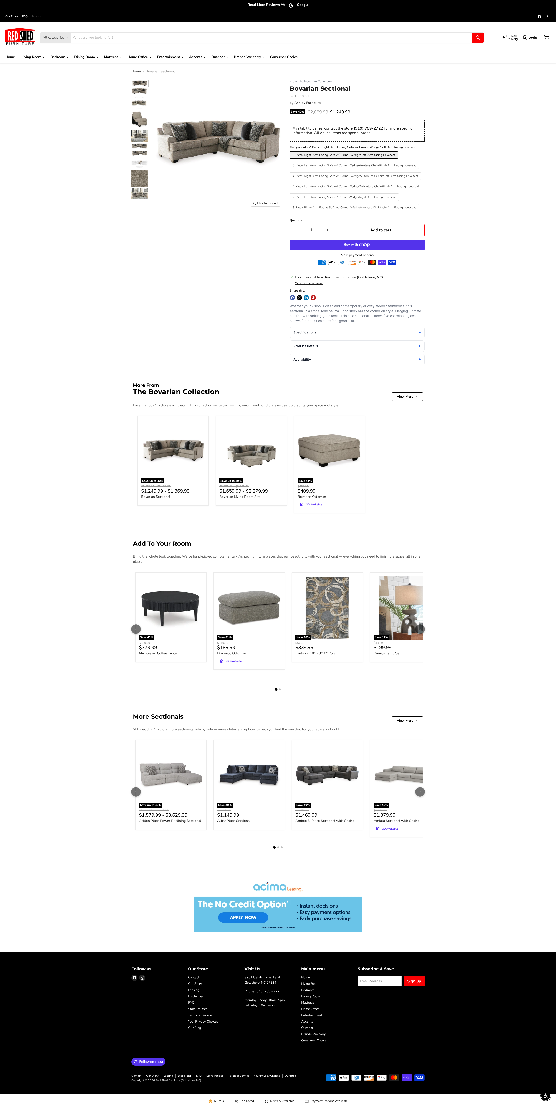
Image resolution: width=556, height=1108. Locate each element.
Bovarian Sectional (155, 496)
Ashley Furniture (307, 102)
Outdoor (218, 57)
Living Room (32, 57)
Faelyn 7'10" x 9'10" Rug (315, 653)
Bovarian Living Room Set (239, 496)
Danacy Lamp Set (387, 653)
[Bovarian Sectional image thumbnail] (139, 83)
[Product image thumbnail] (139, 91)
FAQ (25, 16)
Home (10, 57)
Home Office (138, 57)
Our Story (11, 16)
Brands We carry (248, 57)
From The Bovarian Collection (311, 81)
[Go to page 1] (276, 689)
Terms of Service (200, 1015)
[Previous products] (136, 629)
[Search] (478, 38)
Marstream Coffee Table (158, 653)
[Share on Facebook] (292, 297)
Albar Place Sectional (234, 820)
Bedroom (58, 57)
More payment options (357, 255)
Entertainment (169, 57)
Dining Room (85, 57)
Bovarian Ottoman (312, 496)
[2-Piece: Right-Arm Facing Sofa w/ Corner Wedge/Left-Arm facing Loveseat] (344, 159)
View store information (309, 283)
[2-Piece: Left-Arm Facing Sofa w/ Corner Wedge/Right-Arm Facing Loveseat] (345, 202)
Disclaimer (195, 996)
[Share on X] (299, 297)
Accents (196, 57)
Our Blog (194, 1028)
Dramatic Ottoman (231, 653)
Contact (193, 977)
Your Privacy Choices (203, 1021)
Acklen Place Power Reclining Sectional (170, 820)
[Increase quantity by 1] (327, 230)
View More (405, 396)
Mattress (111, 57)
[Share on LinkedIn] (306, 297)
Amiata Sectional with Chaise (397, 820)
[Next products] (420, 629)
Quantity (296, 220)
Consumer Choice (284, 57)
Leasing (37, 16)
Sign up (414, 981)
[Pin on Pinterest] (313, 297)
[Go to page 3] (282, 847)
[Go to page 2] (280, 689)
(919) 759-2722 (368, 128)
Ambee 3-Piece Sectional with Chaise (325, 820)
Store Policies (197, 1009)
